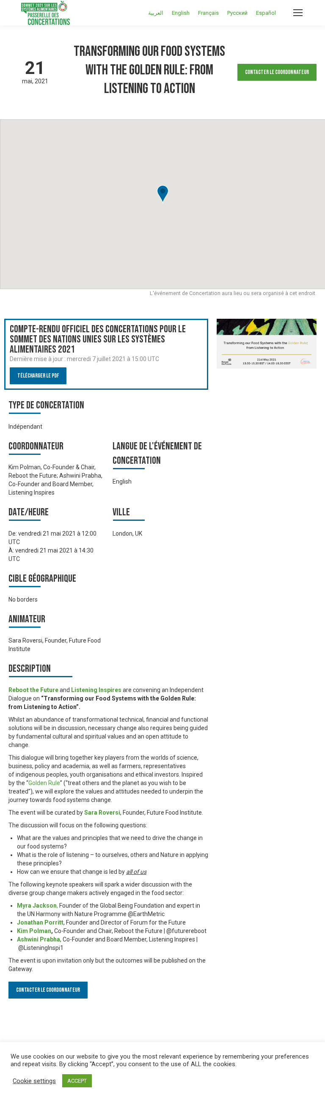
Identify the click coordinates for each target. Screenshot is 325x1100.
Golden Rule (44, 783)
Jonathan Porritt (40, 922)
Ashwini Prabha (38, 939)
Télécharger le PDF (38, 375)
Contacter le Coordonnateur (277, 72)
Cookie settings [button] (34, 1081)
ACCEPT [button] (77, 1081)
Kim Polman (34, 931)
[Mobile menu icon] (298, 13)
